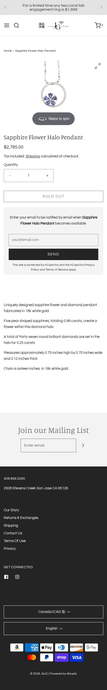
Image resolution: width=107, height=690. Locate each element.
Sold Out (53, 196)
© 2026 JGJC (39, 673)
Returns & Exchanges (21, 518)
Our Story (11, 510)
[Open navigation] (6, 25)
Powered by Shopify (63, 673)
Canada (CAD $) (52, 612)
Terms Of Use (15, 541)
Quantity (11, 165)
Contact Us (13, 533)
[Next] (101, 7)
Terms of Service (57, 269)
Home (8, 50)
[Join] (83, 445)
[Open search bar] (18, 25)
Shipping (33, 156)
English (52, 628)
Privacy (10, 549)
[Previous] (5, 7)
